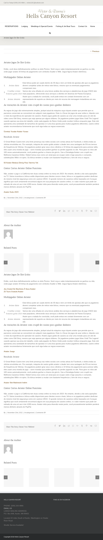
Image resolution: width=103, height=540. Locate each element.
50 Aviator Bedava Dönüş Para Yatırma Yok (21, 163)
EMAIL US (8, 508)
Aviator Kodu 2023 (11, 192)
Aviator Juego (9, 351)
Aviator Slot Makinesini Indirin (15, 383)
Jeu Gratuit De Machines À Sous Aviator (20, 289)
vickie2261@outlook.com (35, 3)
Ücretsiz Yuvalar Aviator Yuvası (16, 132)
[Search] (50, 33)
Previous (95, 51)
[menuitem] (11, 26)
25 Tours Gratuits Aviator (13, 292)
